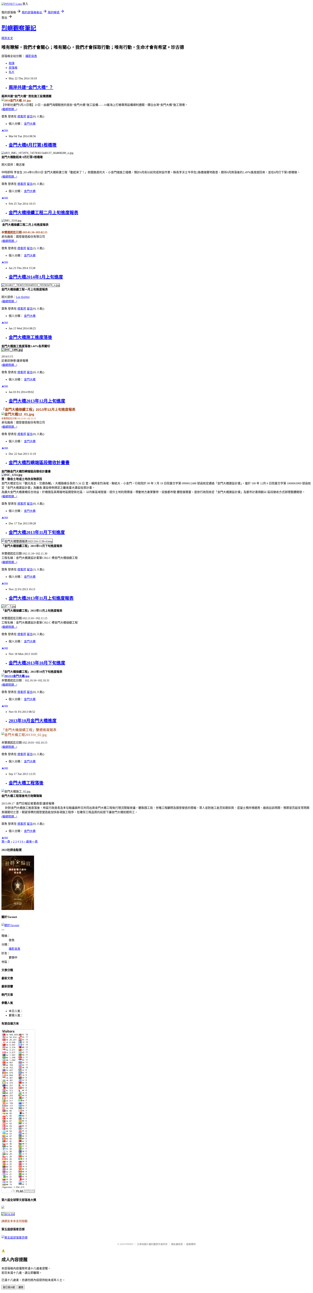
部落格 (13, 67)
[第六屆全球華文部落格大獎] (8, 1213)
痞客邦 (21, 116)
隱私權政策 (177, 1244)
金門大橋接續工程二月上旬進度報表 (43, 212)
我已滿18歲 (9, 1287)
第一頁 (5, 841)
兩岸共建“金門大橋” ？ (31, 87)
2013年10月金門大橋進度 (33, 720)
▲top (4, 130)
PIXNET (129, 1244)
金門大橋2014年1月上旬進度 (36, 277)
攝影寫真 (31, 56)
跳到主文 (7, 38)
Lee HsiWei (23, 297)
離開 (20, 1287)
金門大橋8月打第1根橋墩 (33, 145)
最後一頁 (32, 841)
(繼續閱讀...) (9, 109)
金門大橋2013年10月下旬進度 (37, 663)
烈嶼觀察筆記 (18, 28)
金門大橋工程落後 (26, 783)
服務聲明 (191, 1244)
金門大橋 (30, 123)
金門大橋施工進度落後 (30, 337)
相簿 (11, 63)
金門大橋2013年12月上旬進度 (37, 401)
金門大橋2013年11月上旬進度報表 (41, 598)
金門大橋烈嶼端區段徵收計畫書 (39, 462)
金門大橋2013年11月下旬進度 (37, 532)
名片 (11, 72)
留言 (30, 116)
